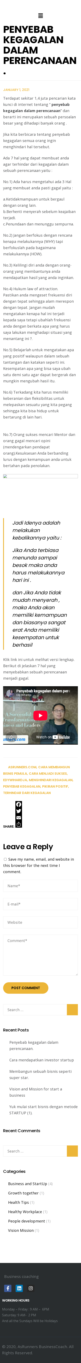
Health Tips (18, 1202)
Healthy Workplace (25, 1211)
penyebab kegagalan (21, 786)
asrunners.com (22, 767)
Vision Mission (21, 1230)
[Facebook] (18, 804)
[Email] (18, 817)
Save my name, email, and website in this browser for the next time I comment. (38, 865)
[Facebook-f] (7, 1288)
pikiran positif (55, 786)
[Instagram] (30, 1288)
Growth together (23, 1192)
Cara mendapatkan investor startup (41, 1059)
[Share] (18, 824)
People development (26, 1221)
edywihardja (15, 780)
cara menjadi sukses (48, 773)
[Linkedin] (19, 1288)
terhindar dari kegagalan (27, 792)
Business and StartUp (27, 1183)
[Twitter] (18, 811)
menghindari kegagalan (50, 780)
